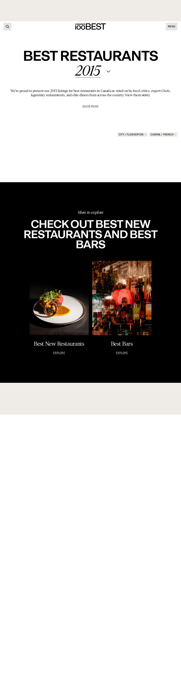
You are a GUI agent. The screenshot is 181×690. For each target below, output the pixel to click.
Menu (171, 26)
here (145, 95)
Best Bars (122, 344)
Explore (59, 353)
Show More (90, 106)
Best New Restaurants (59, 344)
